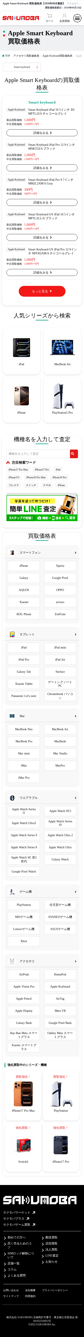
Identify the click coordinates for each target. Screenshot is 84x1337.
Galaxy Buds (24, 1023)
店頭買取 (51, 1243)
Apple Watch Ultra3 (24, 823)
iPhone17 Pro (42, 469)
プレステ (14, 485)
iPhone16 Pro (60, 477)
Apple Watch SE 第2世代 (24, 859)
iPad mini (60, 647)
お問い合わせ (11, 1290)
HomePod (60, 974)
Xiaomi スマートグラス (23, 1047)
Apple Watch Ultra (60, 847)
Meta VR (60, 1010)
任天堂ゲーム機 (60, 904)
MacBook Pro (24, 741)
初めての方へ (17, 1237)
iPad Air (60, 659)
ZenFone (60, 614)
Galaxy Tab (24, 671)
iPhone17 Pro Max (18, 469)
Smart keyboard (22, 67)
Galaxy (24, 578)
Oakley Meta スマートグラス (60, 1035)
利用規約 (30, 1296)
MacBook (60, 741)
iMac (24, 765)
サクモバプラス (13, 1218)
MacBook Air (60, 729)
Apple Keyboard (60, 986)
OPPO (60, 590)
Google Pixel (60, 578)
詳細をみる (40, 133)
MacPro (60, 765)
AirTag (60, 998)
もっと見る (40, 291)
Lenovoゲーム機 (23, 929)
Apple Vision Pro (23, 986)
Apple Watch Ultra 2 (60, 835)
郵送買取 (51, 1237)
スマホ (47, 485)
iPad (58, 469)
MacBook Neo (24, 729)
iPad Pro (24, 659)
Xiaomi (23, 602)
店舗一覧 (14, 1263)
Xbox (23, 941)
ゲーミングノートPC (60, 684)
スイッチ (31, 485)
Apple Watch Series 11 (24, 811)
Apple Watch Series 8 (24, 847)
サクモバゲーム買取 (16, 1224)
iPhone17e (14, 477)
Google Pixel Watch (24, 871)
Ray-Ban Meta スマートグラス (23, 1035)
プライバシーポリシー (55, 1290)
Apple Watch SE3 (60, 811)
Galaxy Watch (60, 859)
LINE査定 (52, 1255)
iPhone (61, 485)
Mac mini (24, 753)
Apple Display (24, 1010)
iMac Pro (24, 777)
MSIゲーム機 (24, 917)
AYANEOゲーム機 (60, 917)
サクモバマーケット (16, 1212)
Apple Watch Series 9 (24, 835)
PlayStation (24, 904)
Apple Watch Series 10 (60, 823)
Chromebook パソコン (60, 696)
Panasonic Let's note (23, 696)
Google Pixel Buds (60, 1023)
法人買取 (51, 1249)
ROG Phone (24, 614)
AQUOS (24, 590)
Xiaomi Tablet (24, 683)
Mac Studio (60, 753)
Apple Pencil (24, 998)
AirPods (24, 974)
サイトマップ (11, 1296)
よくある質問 (17, 1275)
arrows (60, 602)
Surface (60, 671)
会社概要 (30, 1290)
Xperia (60, 565)
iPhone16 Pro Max (36, 477)
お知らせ (51, 1261)
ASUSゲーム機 (60, 929)
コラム (12, 1269)
